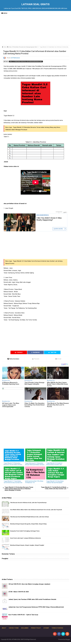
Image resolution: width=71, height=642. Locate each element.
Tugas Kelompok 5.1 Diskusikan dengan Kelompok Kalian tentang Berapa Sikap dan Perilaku (34, 464)
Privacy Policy (36, 628)
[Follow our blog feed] (67, 634)
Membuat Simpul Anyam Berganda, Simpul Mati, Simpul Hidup (28, 524)
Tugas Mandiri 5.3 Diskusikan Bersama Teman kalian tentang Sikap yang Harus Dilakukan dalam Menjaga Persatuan (19, 488)
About (4, 628)
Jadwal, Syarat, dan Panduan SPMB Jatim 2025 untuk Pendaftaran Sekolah (32, 599)
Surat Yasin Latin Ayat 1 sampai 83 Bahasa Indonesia (25, 538)
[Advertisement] (35, 30)
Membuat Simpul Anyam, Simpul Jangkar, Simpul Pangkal (27, 545)
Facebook (36, 352)
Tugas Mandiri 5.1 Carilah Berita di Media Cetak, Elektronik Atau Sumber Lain (53, 487)
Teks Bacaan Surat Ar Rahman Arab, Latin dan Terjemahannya (28, 502)
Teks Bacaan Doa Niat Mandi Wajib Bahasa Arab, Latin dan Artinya (29, 516)
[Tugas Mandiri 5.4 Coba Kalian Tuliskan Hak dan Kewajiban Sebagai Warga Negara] (56, 473)
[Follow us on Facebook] (59, 634)
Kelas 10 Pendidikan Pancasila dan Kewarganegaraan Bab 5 (26, 61)
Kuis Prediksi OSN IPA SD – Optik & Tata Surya (23, 615)
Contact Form (13, 628)
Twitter (53, 352)
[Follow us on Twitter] (63, 634)
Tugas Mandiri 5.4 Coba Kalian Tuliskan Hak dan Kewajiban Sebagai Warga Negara (55, 482)
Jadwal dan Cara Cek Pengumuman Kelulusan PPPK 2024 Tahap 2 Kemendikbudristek (36, 607)
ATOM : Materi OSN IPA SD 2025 (19, 592)
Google (19, 352)
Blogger (68, 639)
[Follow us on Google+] (55, 634)
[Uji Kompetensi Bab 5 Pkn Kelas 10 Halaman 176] (35, 473)
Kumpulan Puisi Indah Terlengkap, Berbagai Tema (24, 531)
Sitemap (46, 628)
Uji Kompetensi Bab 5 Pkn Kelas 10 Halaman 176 (34, 481)
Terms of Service (57, 628)
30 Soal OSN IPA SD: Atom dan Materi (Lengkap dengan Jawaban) (29, 584)
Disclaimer (24, 628)
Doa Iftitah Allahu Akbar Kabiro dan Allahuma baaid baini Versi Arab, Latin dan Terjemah (36, 509)
